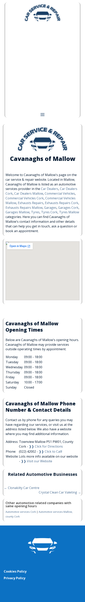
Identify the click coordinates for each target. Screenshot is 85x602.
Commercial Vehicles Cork (25, 198)
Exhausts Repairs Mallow (24, 207)
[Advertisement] (42, 67)
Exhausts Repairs (30, 203)
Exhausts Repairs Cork (61, 203)
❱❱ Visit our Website (36, 461)
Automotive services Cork (21, 512)
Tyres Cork (49, 212)
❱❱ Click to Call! (50, 451)
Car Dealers (49, 189)
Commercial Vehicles (60, 193)
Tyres (35, 212)
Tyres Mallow (69, 212)
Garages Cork (68, 207)
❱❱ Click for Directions (46, 446)
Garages (50, 207)
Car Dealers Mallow (28, 193)
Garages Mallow (17, 212)
